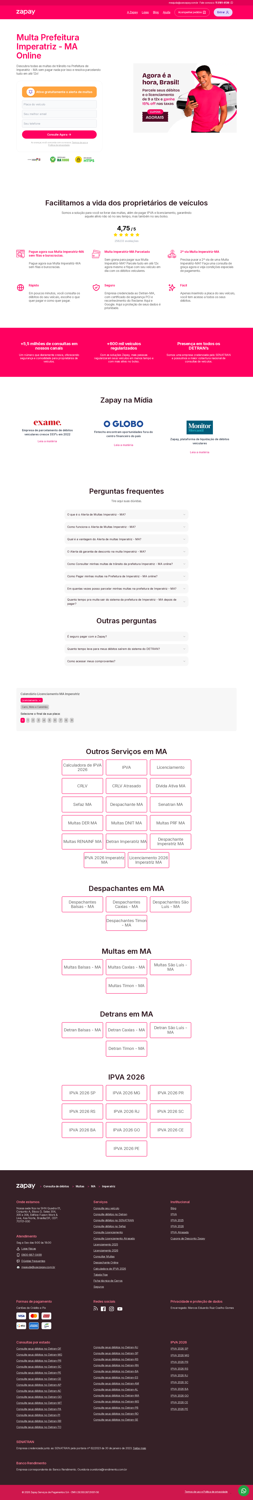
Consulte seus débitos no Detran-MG (39, 1354)
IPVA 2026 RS (82, 1111)
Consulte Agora (57, 134)
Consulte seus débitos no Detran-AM (116, 1383)
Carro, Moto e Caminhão (35, 706)
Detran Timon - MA (126, 1048)
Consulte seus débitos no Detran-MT (39, 1403)
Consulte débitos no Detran (110, 1214)
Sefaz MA (82, 804)
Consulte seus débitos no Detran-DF (38, 1348)
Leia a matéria (47, 441)
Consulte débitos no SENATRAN (113, 1220)
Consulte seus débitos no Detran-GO (39, 1397)
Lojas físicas (28, 1248)
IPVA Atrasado (180, 1232)
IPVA (126, 767)
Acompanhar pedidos (190, 12)
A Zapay (132, 12)
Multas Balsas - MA (82, 967)
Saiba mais (139, 1448)
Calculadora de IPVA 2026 (82, 767)
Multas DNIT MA (126, 822)
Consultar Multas (103, 1256)
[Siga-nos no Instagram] (111, 1309)
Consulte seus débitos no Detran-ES (115, 1377)
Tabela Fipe (100, 1274)
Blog (156, 12)
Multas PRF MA (170, 822)
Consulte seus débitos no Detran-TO (38, 1427)
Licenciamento (171, 767)
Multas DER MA (82, 822)
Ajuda (166, 12)
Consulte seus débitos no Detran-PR (38, 1360)
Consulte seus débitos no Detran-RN (116, 1365)
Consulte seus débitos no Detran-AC (38, 1391)
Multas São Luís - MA (170, 967)
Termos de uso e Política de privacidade (68, 143)
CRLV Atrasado (126, 785)
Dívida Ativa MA (171, 785)
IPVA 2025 (177, 1220)
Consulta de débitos (56, 1186)
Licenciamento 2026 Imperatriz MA (148, 860)
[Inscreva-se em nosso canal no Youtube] (120, 1309)
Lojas (145, 12)
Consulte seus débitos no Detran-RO (116, 1413)
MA (93, 1186)
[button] (126, 514)
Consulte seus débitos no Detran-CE (38, 1379)
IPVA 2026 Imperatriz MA (104, 860)
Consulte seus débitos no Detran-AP (38, 1385)
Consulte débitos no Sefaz (109, 1226)
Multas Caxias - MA (126, 967)
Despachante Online (105, 1262)
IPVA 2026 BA (82, 1129)
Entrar (221, 12)
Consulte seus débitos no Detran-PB (115, 1407)
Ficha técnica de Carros (108, 1280)
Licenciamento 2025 (105, 1244)
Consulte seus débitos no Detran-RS (115, 1359)
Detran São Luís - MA (170, 1030)
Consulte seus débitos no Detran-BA (116, 1371)
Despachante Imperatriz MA (170, 841)
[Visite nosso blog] (95, 1309)
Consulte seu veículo (106, 1208)
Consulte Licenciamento (108, 1232)
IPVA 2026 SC (170, 1111)
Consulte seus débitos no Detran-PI (38, 1415)
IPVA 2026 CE (170, 1129)
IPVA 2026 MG (126, 1092)
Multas (80, 1186)
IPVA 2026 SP (82, 1092)
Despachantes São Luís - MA (170, 904)
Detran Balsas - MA (82, 1029)
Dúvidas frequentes (33, 1261)
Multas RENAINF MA (82, 841)
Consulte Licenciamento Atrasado (114, 1238)
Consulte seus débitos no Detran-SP (115, 1353)
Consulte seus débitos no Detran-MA (116, 1395)
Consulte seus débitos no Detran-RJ (115, 1347)
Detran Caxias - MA (126, 1029)
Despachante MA (126, 804)
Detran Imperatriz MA (126, 841)
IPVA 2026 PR (170, 1092)
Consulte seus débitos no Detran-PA (38, 1409)
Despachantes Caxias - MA (126, 904)
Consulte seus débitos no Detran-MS (116, 1401)
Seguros (98, 1286)
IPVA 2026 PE (126, 1148)
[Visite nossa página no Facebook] (103, 1309)
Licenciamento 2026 (105, 1250)
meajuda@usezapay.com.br (38, 1267)
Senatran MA (170, 804)
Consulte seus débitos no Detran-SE (115, 1419)
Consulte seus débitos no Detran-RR (38, 1421)
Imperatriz (108, 1186)
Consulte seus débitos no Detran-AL (115, 1389)
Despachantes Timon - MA (126, 923)
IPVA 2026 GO (126, 1129)
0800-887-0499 (31, 1254)
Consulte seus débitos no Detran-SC (38, 1366)
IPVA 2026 (177, 1226)
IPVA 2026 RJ (126, 1111)
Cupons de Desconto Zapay (188, 1238)
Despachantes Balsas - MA (82, 904)
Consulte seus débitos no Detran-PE (38, 1372)
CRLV (82, 785)
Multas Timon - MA (126, 985)
